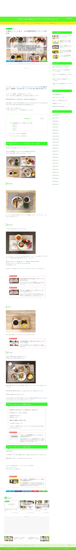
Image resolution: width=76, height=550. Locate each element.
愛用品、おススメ (9, 28)
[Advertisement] (35, 8)
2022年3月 (56, 127)
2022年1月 (56, 133)
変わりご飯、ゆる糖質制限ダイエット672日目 (63, 84)
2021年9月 (56, 145)
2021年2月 (56, 166)
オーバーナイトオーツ (16, 399)
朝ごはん (15, 124)
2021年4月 (56, 160)
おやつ (14, 128)
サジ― (16, 394)
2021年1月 (56, 169)
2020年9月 (56, 181)
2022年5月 (56, 121)
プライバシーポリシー (8, 548)
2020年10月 (56, 178)
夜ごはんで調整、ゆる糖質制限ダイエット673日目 (62, 80)
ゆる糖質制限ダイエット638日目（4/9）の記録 (22, 123)
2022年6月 (56, 118)
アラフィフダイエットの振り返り (19, 135)
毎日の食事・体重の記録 (59, 106)
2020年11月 (56, 175)
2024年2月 (56, 115)
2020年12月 (56, 172)
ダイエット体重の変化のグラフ (60, 100)
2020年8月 (56, 184)
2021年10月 (56, 142)
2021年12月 (56, 136)
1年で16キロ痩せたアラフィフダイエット (38, 19)
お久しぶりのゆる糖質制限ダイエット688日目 (63, 75)
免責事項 (15, 548)
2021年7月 (56, 151)
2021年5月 (56, 157)
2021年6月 (56, 154)
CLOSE (42, 118)
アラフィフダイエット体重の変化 (19, 133)
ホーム (23, 23)
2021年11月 (56, 139)
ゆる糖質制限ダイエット (59, 94)
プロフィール (38, 23)
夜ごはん (15, 130)
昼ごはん (15, 126)
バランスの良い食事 (30, 88)
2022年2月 (56, 130)
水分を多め (19, 88)
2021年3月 (56, 163)
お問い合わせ (52, 23)
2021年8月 (56, 148)
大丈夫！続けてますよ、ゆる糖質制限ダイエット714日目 (62, 71)
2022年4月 (56, 124)
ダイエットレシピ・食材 (59, 97)
